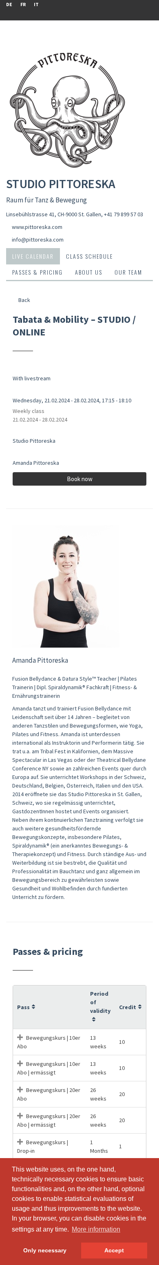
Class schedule (89, 256)
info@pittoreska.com (38, 239)
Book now (80, 479)
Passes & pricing (37, 272)
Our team (128, 272)
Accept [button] (114, 1250)
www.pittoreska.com (37, 227)
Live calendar (33, 256)
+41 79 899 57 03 (123, 214)
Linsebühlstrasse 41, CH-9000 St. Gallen (53, 214)
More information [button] (96, 1229)
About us (88, 272)
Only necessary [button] (44, 1250)
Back (23, 300)
